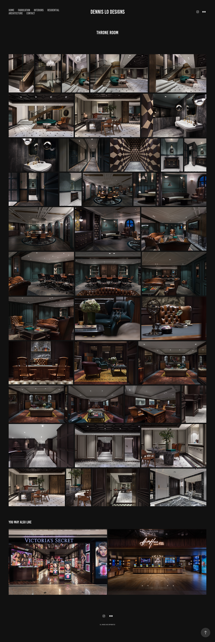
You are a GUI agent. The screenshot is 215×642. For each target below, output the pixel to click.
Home (11, 10)
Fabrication (24, 10)
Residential (53, 10)
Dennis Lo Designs (108, 12)
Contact (30, 13)
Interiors (39, 10)
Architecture (16, 13)
